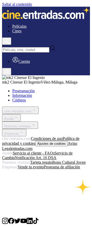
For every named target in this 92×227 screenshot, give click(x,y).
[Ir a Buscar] (6, 41)
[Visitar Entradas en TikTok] (36, 222)
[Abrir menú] (6, 71)
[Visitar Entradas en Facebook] (11, 222)
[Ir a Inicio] (46, 13)
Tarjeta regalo (41, 162)
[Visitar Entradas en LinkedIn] (30, 222)
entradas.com (21, 148)
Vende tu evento (31, 167)
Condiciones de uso (47, 138)
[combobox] (25, 50)
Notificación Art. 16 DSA (35, 158)
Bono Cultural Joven (69, 162)
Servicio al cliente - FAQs (33, 153)
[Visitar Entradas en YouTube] (23, 222)
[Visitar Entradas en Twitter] (17, 222)
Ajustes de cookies (51, 144)
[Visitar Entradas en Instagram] (5, 222)
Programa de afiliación (62, 167)
